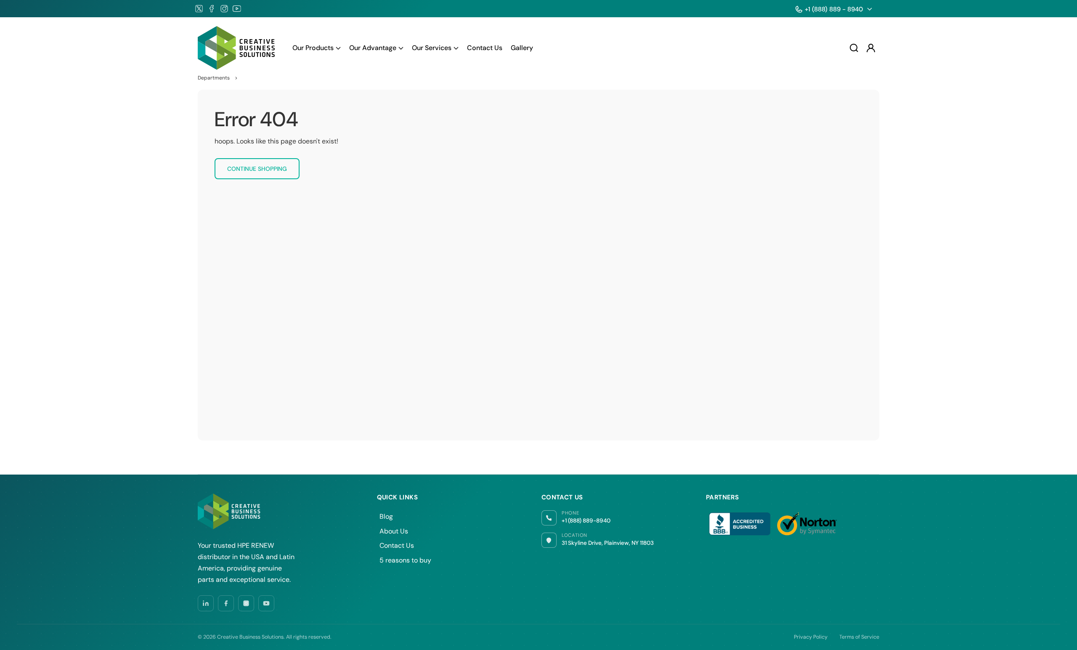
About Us (393, 531)
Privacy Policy (811, 637)
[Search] (854, 48)
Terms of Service (859, 637)
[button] (316, 48)
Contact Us (396, 545)
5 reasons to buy (405, 560)
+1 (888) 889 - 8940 (834, 9)
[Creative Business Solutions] (237, 48)
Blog (386, 516)
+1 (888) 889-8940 (586, 520)
